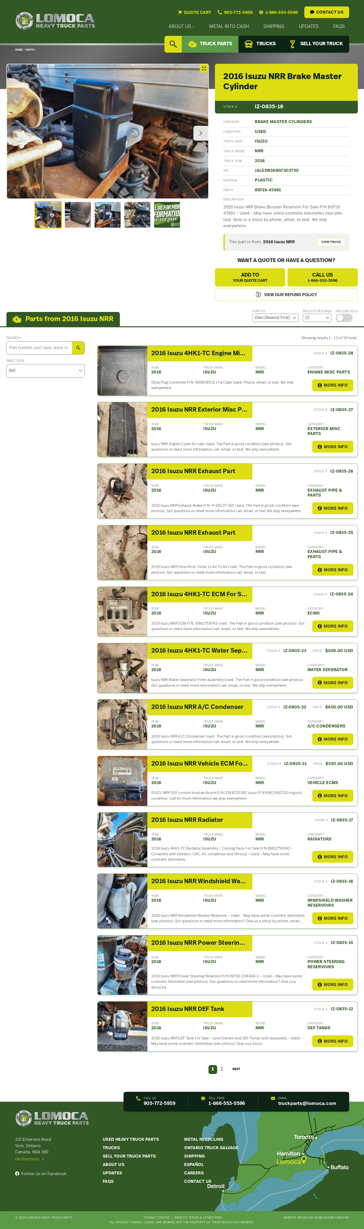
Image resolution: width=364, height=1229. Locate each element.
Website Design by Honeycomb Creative (316, 1217)
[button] (48, 215)
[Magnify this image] (107, 131)
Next (236, 1069)
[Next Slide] (200, 133)
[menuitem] (181, 27)
